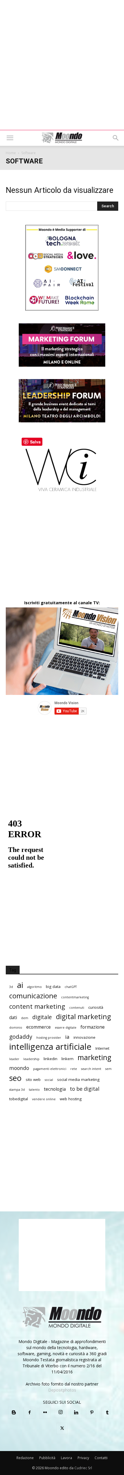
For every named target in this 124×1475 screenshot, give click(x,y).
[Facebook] (29, 1412)
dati (13, 1018)
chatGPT (71, 987)
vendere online (44, 1099)
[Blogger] (14, 1412)
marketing (94, 1057)
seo (15, 1078)
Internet (102, 1048)
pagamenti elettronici (49, 1069)
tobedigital (18, 1098)
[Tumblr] (107, 1412)
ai (20, 985)
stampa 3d (17, 1090)
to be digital (84, 1089)
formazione (92, 1027)
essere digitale (65, 1027)
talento (34, 1090)
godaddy (20, 1037)
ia (67, 1037)
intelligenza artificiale (50, 1047)
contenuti (76, 1008)
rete (73, 1069)
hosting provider (48, 1038)
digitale (42, 1017)
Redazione (25, 1457)
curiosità (95, 1007)
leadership (31, 1059)
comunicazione (33, 996)
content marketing (37, 1006)
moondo (19, 1068)
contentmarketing (75, 997)
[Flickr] (45, 1412)
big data (53, 986)
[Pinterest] (91, 1412)
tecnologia (55, 1089)
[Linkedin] (76, 1412)
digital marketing (83, 1017)
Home (11, 152)
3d (11, 987)
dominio (15, 1027)
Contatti (101, 1457)
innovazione (84, 1037)
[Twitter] (62, 1428)
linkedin (50, 1058)
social (49, 1080)
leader (14, 1059)
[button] (10, 138)
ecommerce (38, 1027)
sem (108, 1069)
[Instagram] (60, 1412)
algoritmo (34, 987)
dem (24, 1018)
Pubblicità (47, 1457)
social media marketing (78, 1079)
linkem (67, 1058)
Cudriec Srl (83, 1467)
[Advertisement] (62, 65)
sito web (33, 1079)
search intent (91, 1069)
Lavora (66, 1457)
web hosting (71, 1098)
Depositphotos (62, 1390)
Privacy (83, 1457)
